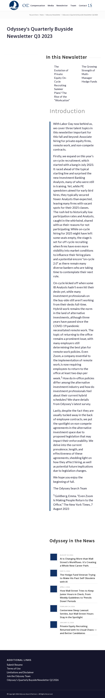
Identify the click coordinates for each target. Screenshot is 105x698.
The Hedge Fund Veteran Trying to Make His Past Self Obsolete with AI (77, 578)
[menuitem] (37, 5)
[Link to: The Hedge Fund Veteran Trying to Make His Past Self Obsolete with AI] (53, 573)
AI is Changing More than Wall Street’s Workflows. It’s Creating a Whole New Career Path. (78, 562)
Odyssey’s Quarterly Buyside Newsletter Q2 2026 (33, 680)
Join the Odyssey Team (18, 676)
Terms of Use (14, 668)
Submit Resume (15, 664)
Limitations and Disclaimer (20, 672)
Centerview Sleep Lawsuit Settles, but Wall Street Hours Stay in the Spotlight (77, 614)
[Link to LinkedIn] (96, 5)
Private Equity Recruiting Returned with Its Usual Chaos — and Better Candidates (78, 630)
